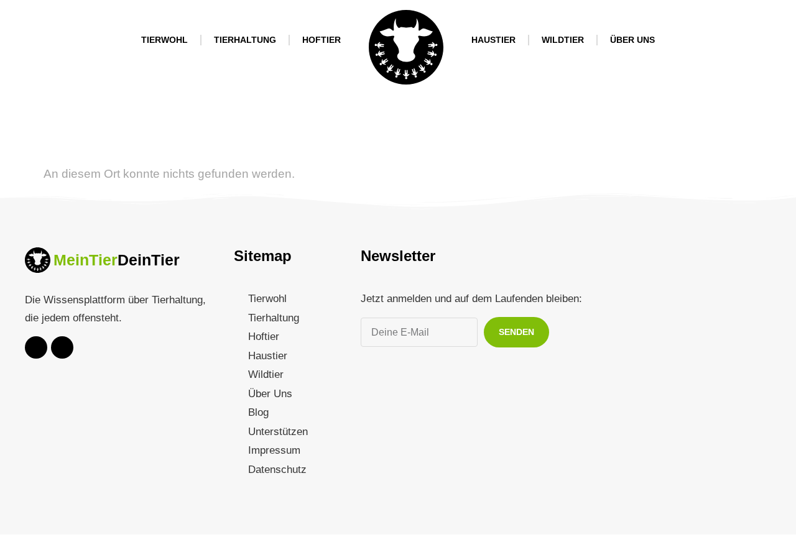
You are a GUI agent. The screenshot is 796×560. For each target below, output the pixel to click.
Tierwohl (164, 40)
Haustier (493, 40)
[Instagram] (62, 347)
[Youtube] (36, 347)
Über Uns (632, 40)
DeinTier (149, 260)
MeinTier (85, 260)
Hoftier (321, 40)
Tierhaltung (245, 40)
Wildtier (563, 40)
